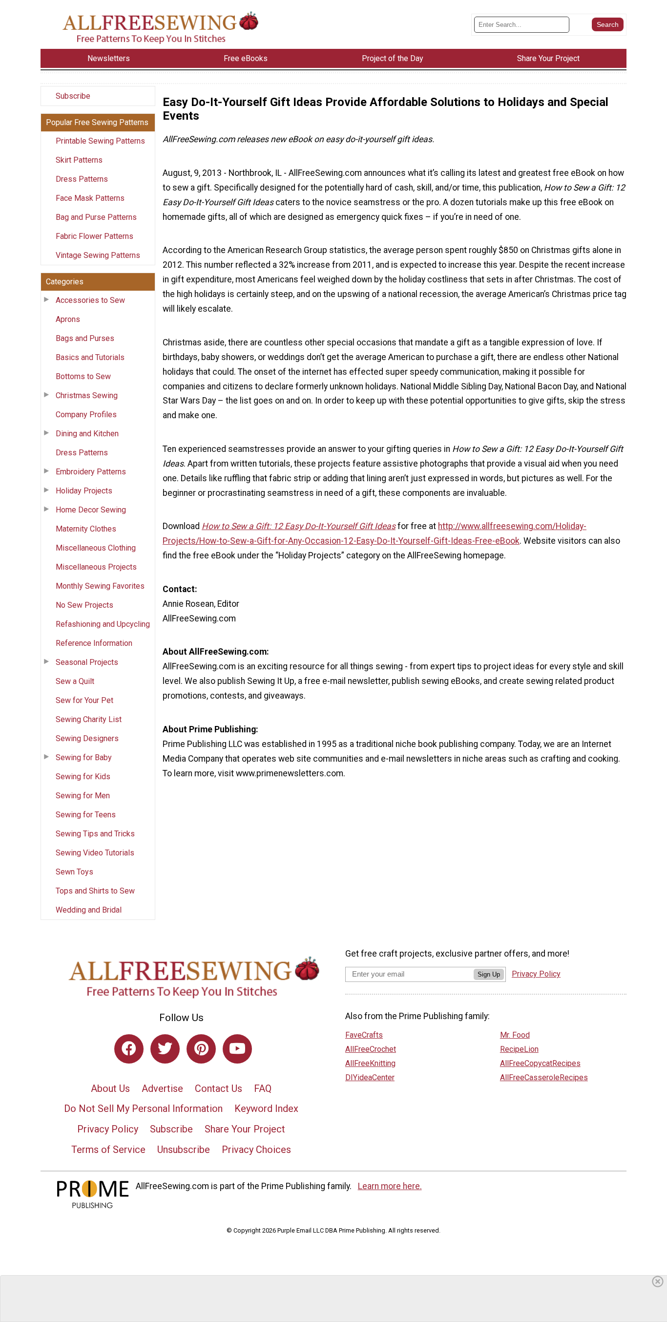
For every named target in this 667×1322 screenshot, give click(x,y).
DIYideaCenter (370, 1077)
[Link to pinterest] (201, 1049)
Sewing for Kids (83, 776)
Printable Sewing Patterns (100, 141)
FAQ (262, 1088)
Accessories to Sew (90, 300)
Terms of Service (108, 1149)
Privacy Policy (107, 1129)
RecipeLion (519, 1049)
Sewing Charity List (89, 719)
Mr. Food (515, 1035)
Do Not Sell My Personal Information (143, 1108)
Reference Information (94, 643)
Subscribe (73, 96)
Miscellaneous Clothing (96, 548)
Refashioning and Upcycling (103, 624)
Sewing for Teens (86, 814)
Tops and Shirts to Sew (95, 891)
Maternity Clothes (86, 528)
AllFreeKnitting (370, 1063)
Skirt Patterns (79, 160)
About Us (110, 1088)
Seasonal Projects (87, 662)
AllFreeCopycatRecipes (540, 1063)
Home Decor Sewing (91, 509)
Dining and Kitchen (87, 433)
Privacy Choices (256, 1149)
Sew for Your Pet (84, 700)
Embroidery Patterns (91, 471)
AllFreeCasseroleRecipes (544, 1077)
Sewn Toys (74, 871)
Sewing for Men (83, 795)
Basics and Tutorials (90, 357)
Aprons (68, 319)
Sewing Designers (87, 738)
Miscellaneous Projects (96, 567)
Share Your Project (245, 1129)
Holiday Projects (84, 490)
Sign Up (489, 974)
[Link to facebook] (129, 1049)
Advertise (162, 1088)
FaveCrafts (364, 1035)
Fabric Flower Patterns (94, 236)
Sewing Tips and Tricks (95, 833)
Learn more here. (390, 1186)
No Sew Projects (84, 605)
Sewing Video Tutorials (95, 852)
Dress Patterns (82, 179)
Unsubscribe (183, 1149)
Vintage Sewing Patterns (98, 255)
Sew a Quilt (75, 681)
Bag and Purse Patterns (96, 217)
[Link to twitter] (165, 1049)
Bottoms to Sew (83, 376)
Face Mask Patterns (90, 198)
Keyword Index (266, 1108)
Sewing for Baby (84, 757)
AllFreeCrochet (370, 1049)
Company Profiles (86, 414)
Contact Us (218, 1088)
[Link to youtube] (237, 1049)
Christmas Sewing (87, 395)
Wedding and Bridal (89, 910)
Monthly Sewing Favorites (100, 586)
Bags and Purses (85, 338)
